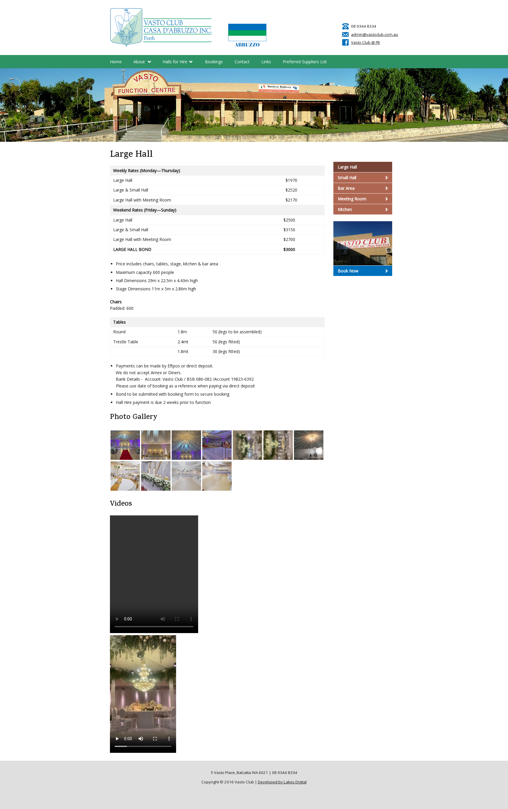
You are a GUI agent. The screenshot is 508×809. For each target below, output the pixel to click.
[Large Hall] (125, 445)
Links (266, 61)
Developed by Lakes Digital (282, 782)
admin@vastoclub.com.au (374, 34)
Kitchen (345, 209)
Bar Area (346, 188)
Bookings (214, 61)
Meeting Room (352, 199)
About (139, 63)
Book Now (348, 271)
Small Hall (347, 177)
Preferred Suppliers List (305, 61)
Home (116, 61)
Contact (242, 61)
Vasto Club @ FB (365, 42)
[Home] (161, 27)
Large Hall (347, 167)
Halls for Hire (175, 63)
